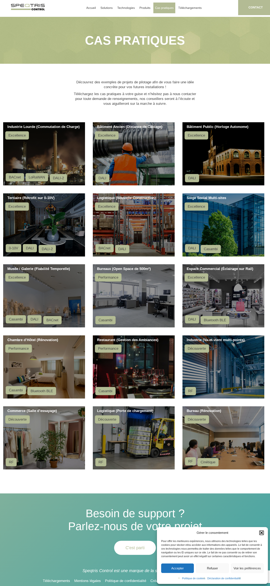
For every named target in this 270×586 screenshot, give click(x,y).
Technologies (126, 7)
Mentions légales (87, 581)
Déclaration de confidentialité (224, 578)
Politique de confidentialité (125, 581)
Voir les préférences (247, 568)
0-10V (13, 248)
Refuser (212, 568)
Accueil (91, 7)
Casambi (211, 249)
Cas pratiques (164, 7)
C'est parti (135, 547)
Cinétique (208, 462)
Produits (144, 7)
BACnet (15, 177)
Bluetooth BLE (215, 320)
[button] (261, 533)
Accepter (177, 568)
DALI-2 (58, 178)
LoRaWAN (37, 177)
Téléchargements (190, 7)
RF (190, 391)
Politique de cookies (193, 578)
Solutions (106, 7)
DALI (102, 178)
